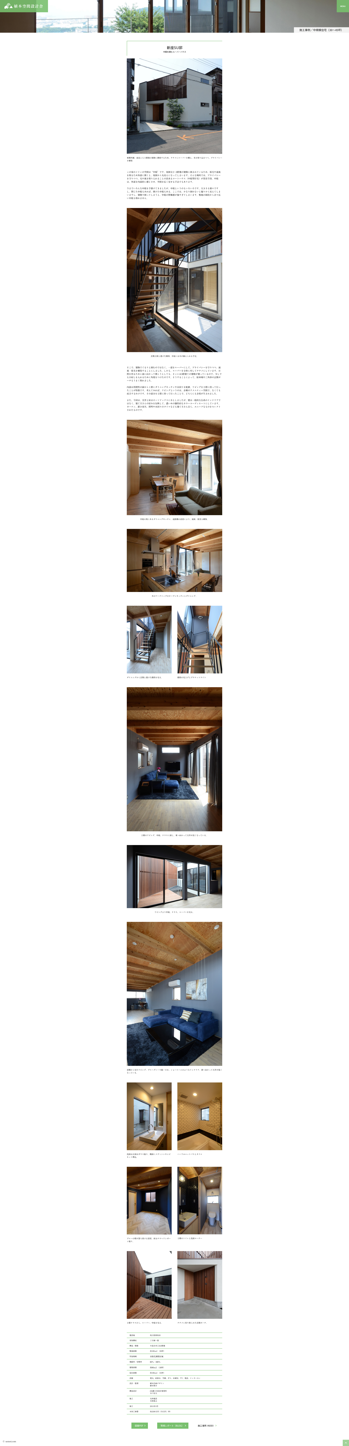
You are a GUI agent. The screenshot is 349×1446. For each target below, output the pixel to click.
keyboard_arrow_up (346, 1443)
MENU (343, 6)
